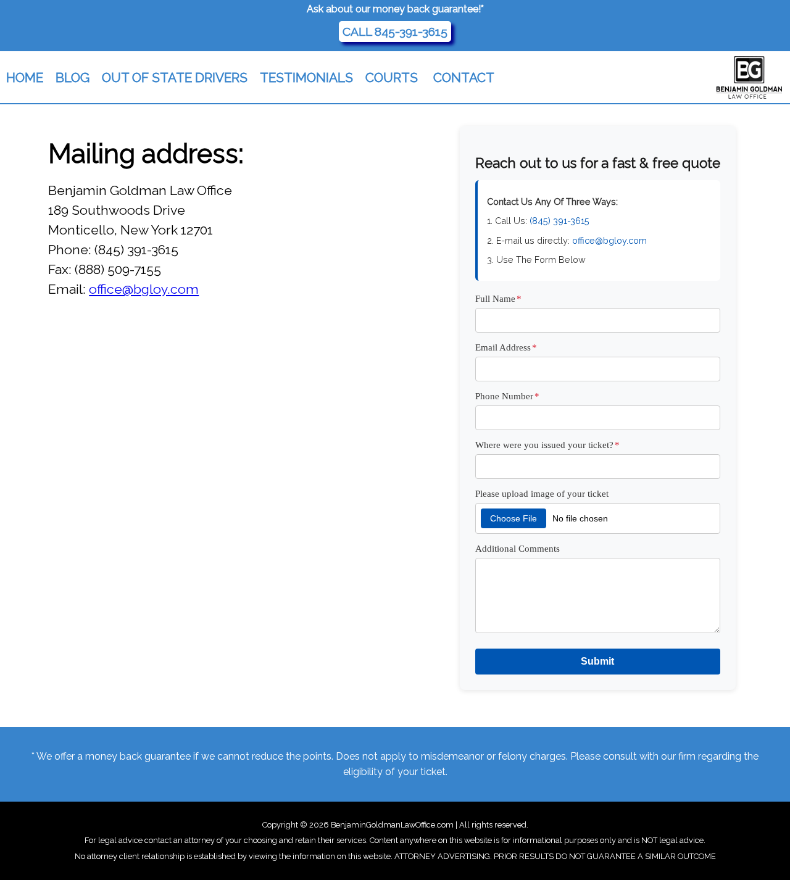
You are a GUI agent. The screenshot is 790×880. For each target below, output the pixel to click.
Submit (597, 661)
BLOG (72, 77)
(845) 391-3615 (559, 220)
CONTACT (463, 77)
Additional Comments (517, 548)
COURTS (391, 77)
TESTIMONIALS (306, 77)
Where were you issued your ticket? (547, 444)
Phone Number (507, 396)
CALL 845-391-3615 (395, 31)
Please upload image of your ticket (542, 493)
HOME (24, 77)
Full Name (498, 298)
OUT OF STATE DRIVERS (174, 77)
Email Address (506, 347)
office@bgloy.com (144, 289)
